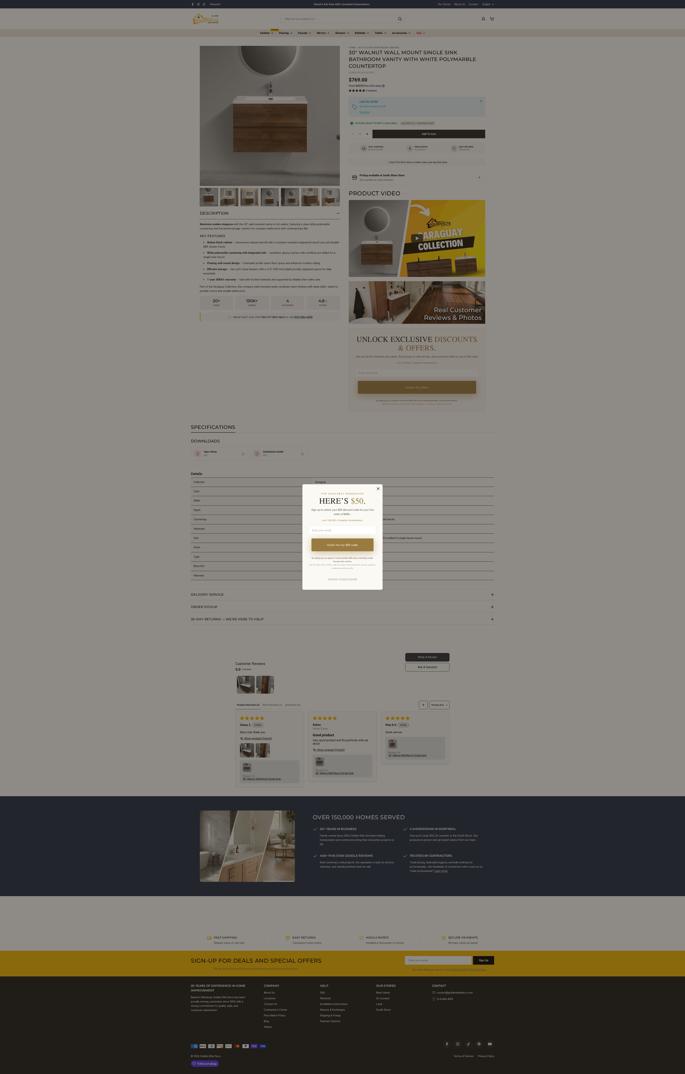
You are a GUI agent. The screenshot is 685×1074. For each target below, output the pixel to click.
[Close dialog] (378, 488)
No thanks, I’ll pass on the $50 (342, 578)
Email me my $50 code (342, 545)
